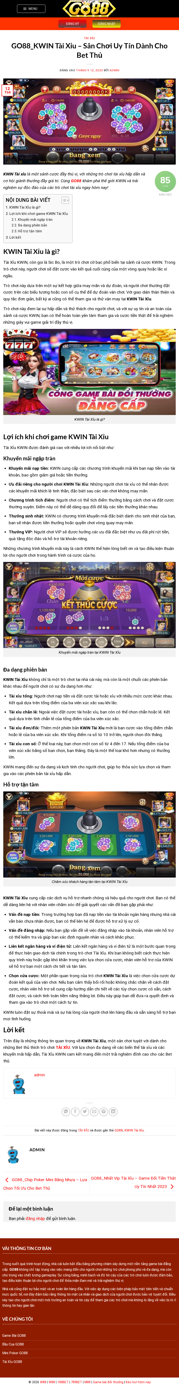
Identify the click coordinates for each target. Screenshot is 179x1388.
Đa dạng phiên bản (32, 225)
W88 (43, 1382)
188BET (63, 1382)
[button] (31, 9)
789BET (76, 1382)
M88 (87, 1382)
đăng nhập (35, 1218)
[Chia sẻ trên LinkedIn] (113, 1111)
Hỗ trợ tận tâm (30, 231)
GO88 (76, 180)
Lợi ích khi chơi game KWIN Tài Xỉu (38, 213)
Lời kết (15, 237)
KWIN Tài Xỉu (134, 1130)
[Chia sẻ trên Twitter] (85, 1111)
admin (114, 70)
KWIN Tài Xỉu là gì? (25, 207)
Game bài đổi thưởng (108, 1382)
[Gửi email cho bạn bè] (94, 1111)
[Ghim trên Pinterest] (103, 1111)
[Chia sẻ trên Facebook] (75, 1111)
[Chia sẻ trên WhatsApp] (66, 1111)
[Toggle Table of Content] (63, 200)
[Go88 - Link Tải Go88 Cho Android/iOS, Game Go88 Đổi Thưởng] (89, 8)
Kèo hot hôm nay (138, 1382)
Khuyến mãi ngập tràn (35, 220)
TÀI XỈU (89, 38)
